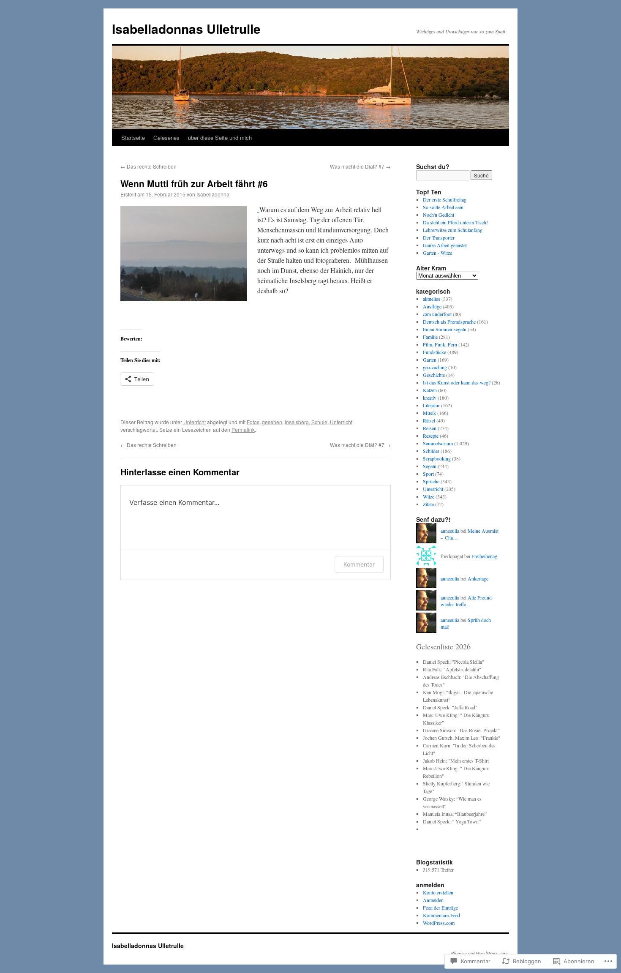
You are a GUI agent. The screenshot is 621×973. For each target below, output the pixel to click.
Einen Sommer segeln (444, 329)
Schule (319, 421)
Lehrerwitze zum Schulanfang (452, 229)
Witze (428, 496)
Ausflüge (432, 306)
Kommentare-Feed (441, 915)
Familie (430, 336)
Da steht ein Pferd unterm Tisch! (455, 222)
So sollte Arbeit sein (443, 207)
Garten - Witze (437, 252)
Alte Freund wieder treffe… (466, 601)
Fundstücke (434, 352)
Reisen (429, 428)
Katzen (430, 390)
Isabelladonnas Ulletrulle (186, 28)
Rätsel (429, 420)
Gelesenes (166, 138)
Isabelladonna (212, 194)
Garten (429, 359)
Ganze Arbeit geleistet (445, 245)
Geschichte (434, 374)
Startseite (133, 138)
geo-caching (435, 367)
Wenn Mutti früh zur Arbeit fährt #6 (194, 183)
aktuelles (431, 298)
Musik (429, 412)
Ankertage (478, 578)
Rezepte (431, 435)
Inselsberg (297, 421)
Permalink (243, 429)
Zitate (428, 504)
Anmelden (433, 900)
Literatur (431, 405)
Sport (428, 473)
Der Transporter (439, 237)
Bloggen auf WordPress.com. (480, 953)
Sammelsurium (438, 443)
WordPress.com (439, 922)
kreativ (429, 397)
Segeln (429, 466)
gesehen (272, 421)
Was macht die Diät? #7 (360, 166)
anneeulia (450, 530)
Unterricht (194, 421)
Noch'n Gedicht (438, 214)
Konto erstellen (438, 892)
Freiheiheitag (484, 556)
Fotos (253, 421)
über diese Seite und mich (220, 138)
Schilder (431, 450)
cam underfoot (437, 314)
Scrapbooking (437, 458)
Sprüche (431, 481)
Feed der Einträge (440, 907)
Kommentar (359, 564)
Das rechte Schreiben (148, 166)
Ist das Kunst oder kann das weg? (456, 382)
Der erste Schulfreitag (444, 199)
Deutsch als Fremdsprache (449, 321)
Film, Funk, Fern (440, 344)
